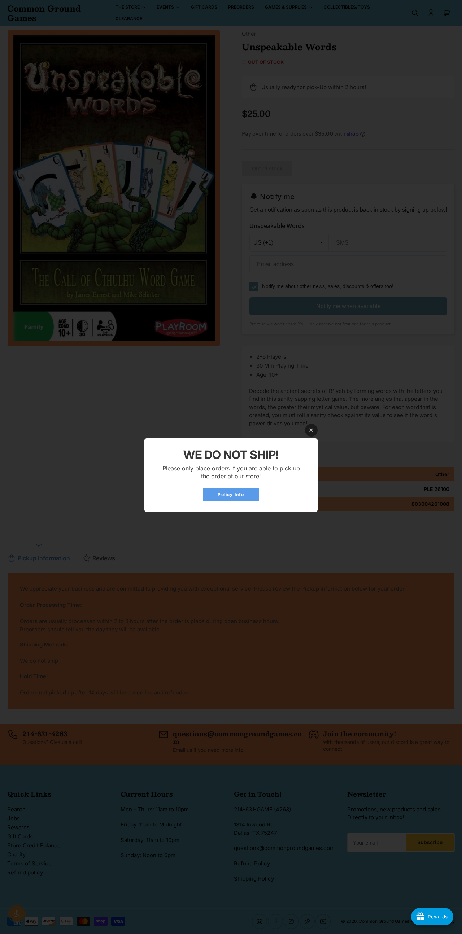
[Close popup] (311, 430)
